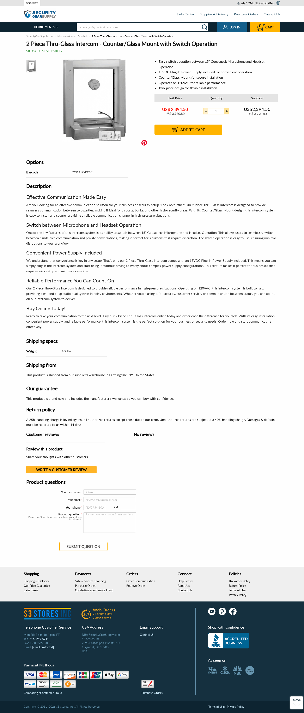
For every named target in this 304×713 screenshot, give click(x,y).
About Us (184, 585)
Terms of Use (237, 590)
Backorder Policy (239, 581)
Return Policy (237, 585)
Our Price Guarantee (37, 585)
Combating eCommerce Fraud (94, 590)
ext (116, 507)
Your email (73, 500)
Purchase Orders (246, 14)
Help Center (185, 14)
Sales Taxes (31, 590)
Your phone (73, 507)
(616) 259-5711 (39, 639)
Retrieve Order (135, 585)
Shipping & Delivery (214, 14)
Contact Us (272, 14)
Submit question (83, 546)
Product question (69, 514)
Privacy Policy (237, 595)
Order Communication (140, 581)
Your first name (70, 492)
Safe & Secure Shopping (90, 581)
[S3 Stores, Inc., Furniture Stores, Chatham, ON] (228, 640)
